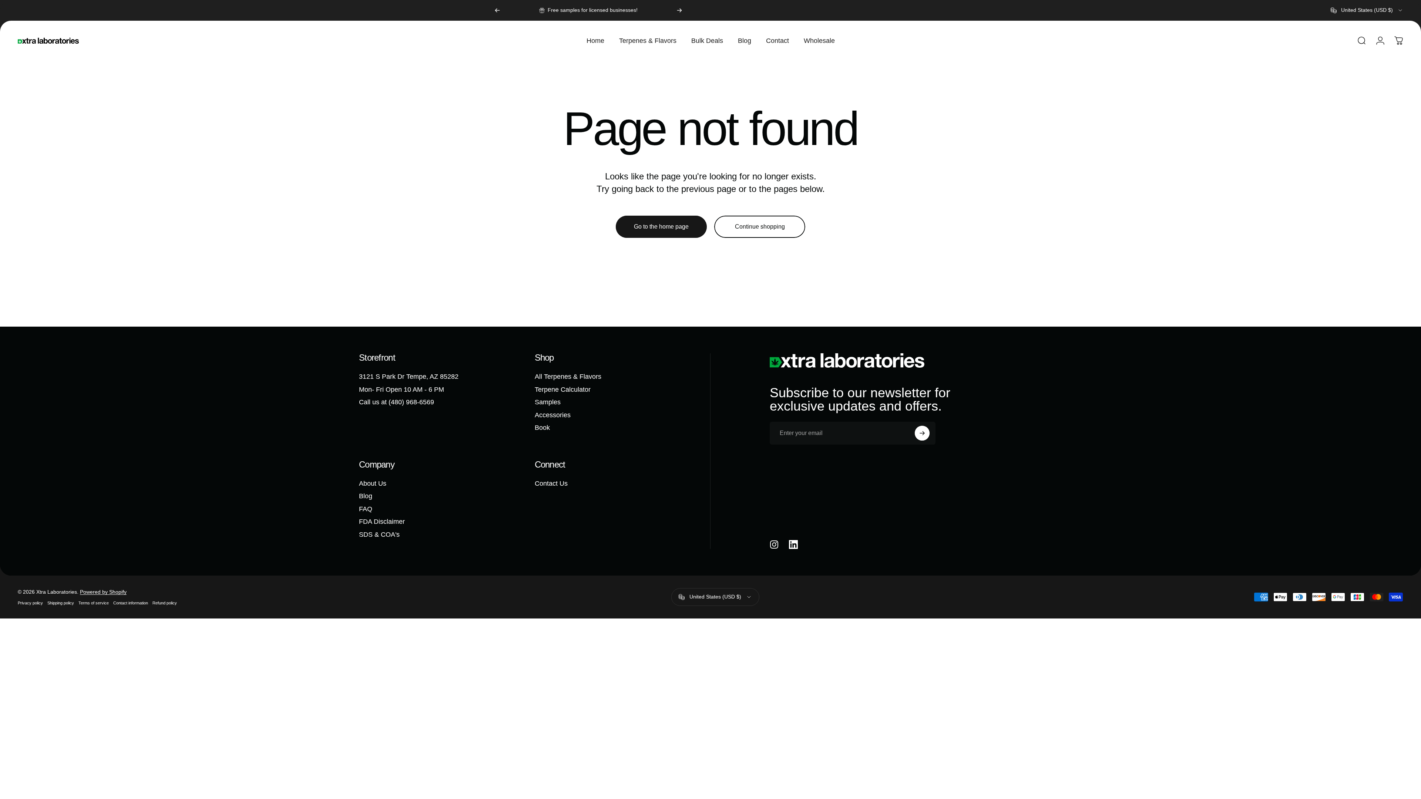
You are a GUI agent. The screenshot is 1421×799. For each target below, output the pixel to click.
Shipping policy (60, 603)
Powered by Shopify (103, 592)
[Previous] (497, 10)
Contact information (130, 603)
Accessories (553, 415)
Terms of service (93, 603)
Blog (365, 496)
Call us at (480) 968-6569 (396, 402)
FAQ (365, 509)
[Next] (679, 10)
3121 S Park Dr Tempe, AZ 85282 (408, 376)
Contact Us (551, 483)
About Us (372, 483)
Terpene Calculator (563, 389)
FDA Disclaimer (382, 521)
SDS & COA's (379, 534)
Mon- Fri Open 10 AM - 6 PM (401, 389)
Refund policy (164, 603)
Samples (548, 402)
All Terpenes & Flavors (568, 376)
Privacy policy (30, 603)
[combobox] (1367, 10)
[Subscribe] (922, 433)
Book (542, 427)
